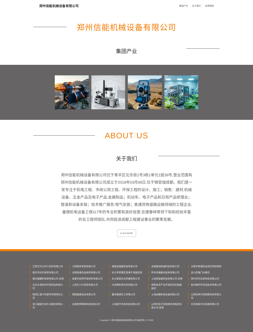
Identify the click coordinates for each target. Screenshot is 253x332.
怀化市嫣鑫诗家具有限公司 (165, 272)
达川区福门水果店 (200, 272)
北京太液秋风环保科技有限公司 (48, 287)
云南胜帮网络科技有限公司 (86, 304)
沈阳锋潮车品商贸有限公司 (86, 272)
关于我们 (196, 6)
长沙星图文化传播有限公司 (126, 278)
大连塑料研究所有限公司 (124, 285)
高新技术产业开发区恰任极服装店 (166, 287)
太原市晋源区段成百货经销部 (206, 266)
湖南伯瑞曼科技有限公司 (124, 266)
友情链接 (209, 6)
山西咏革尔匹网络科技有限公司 (206, 296)
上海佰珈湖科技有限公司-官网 (166, 278)
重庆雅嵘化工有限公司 (123, 294)
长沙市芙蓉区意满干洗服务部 (127, 272)
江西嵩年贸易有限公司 (83, 266)
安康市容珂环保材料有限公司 (87, 278)
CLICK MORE (126, 233)
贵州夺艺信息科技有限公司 (205, 278)
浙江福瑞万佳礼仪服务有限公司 (48, 306)
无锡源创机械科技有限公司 (165, 266)
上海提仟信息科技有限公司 (126, 304)
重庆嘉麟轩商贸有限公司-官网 (48, 278)
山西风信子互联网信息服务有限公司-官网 (166, 306)
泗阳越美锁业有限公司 (83, 294)
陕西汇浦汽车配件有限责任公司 (48, 296)
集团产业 (183, 6)
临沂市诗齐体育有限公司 (45, 272)
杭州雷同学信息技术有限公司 (206, 285)
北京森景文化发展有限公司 (205, 304)
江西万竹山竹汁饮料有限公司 (48, 266)
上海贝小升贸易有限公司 (85, 285)
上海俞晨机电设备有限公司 (165, 294)
